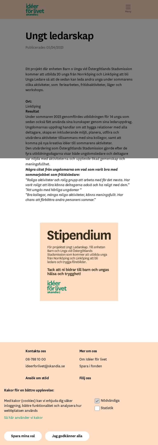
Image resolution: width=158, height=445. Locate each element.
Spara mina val (23, 436)
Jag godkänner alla (67, 436)
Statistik (107, 408)
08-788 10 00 (36, 359)
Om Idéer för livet (93, 359)
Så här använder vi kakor (23, 418)
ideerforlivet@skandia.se (45, 366)
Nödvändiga (110, 401)
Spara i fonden (90, 366)
